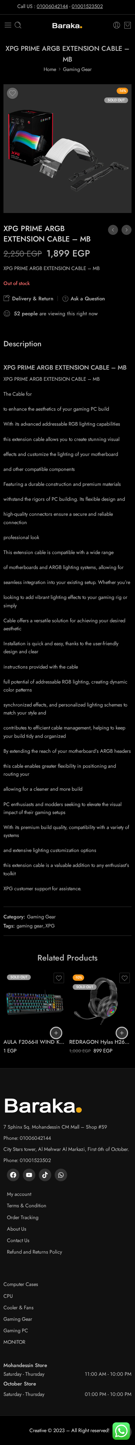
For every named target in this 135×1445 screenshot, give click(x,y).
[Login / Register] (116, 25)
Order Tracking (22, 1217)
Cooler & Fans (18, 1307)
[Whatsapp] (61, 1175)
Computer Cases (20, 1284)
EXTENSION (72, 367)
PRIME (26, 367)
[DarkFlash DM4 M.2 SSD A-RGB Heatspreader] (127, 230)
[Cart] (128, 25)
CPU (8, 1296)
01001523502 (87, 6)
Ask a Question (87, 298)
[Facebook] (13, 1175)
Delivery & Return (31, 298)
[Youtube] (29, 1175)
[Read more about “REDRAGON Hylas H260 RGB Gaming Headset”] (122, 1033)
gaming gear (30, 925)
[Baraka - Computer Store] (67, 25)
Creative (37, 1430)
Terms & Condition (26, 1205)
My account (19, 1194)
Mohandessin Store (25, 1365)
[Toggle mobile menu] (7, 25)
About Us (16, 1228)
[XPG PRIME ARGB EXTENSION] (67, 148)
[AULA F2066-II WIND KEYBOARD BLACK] (34, 1002)
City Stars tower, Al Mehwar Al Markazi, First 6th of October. (66, 1149)
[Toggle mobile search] (18, 25)
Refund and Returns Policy (34, 1251)
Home (50, 69)
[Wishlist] (12, 93)
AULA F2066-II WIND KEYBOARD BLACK (34, 1042)
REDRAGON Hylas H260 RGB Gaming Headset (100, 1042)
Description (22, 344)
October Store (19, 1384)
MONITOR (14, 1341)
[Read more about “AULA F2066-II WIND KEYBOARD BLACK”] (56, 1033)
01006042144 (52, 6)
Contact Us (18, 1240)
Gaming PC (15, 1330)
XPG (50, 925)
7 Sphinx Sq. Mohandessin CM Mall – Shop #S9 (55, 1126)
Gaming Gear (77, 69)
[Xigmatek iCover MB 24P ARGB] (113, 230)
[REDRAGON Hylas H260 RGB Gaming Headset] (100, 1002)
